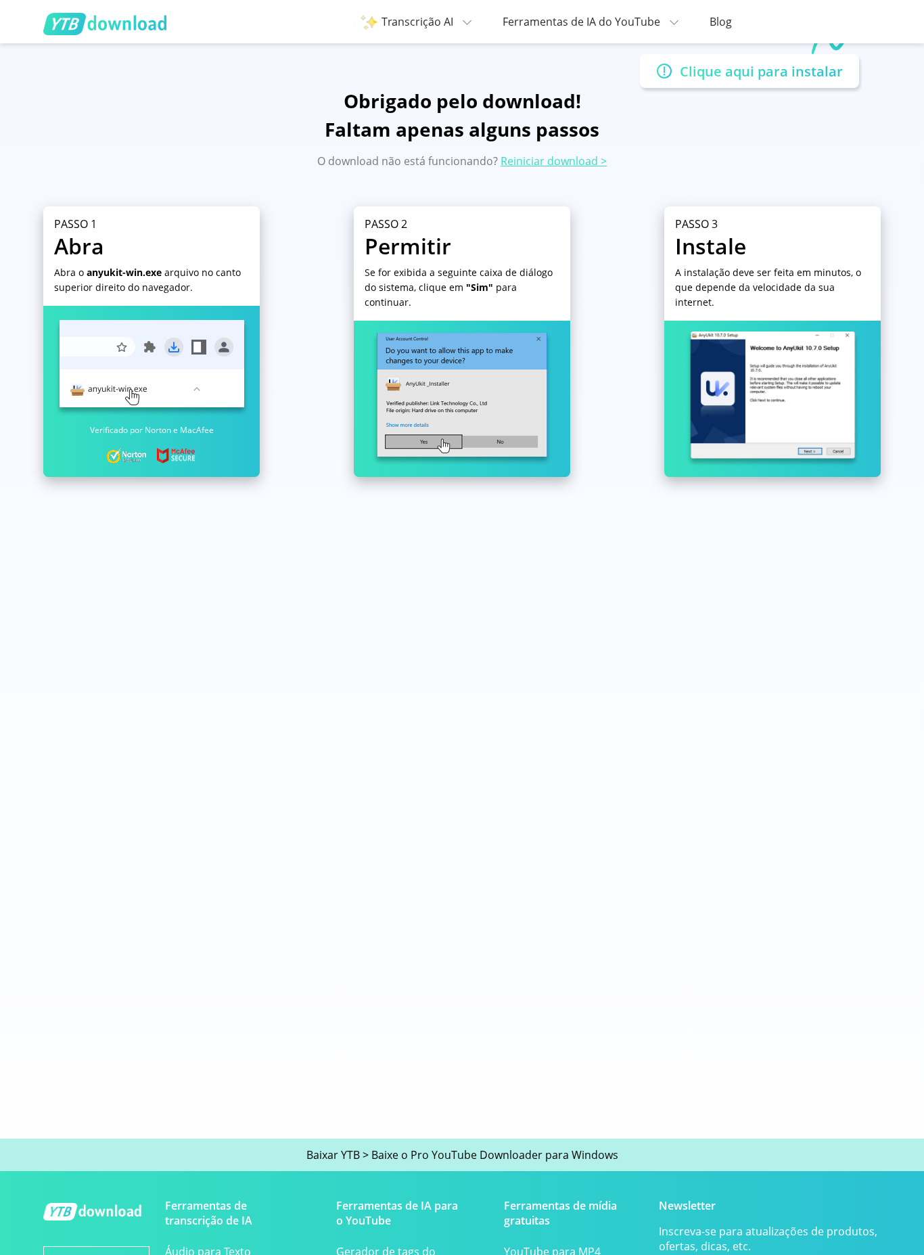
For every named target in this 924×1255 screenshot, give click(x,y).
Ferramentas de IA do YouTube (583, 21)
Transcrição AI (419, 21)
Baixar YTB (333, 1154)
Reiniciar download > (554, 161)
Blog (721, 21)
